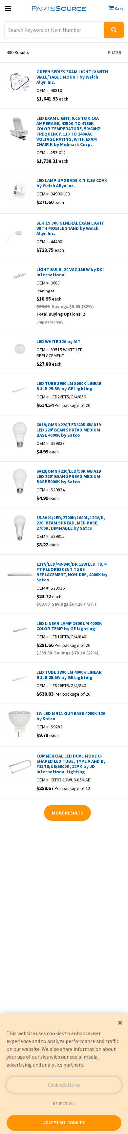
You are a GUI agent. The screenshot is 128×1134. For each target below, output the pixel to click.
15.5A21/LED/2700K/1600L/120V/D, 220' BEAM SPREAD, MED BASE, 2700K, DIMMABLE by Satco (70, 523)
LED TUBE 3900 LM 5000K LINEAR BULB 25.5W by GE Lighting (69, 386)
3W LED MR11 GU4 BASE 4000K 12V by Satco (70, 716)
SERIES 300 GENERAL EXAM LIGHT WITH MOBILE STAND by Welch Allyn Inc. (70, 228)
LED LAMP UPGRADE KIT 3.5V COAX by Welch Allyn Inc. (71, 183)
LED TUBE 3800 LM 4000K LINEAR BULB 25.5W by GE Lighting (69, 674)
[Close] (120, 1022)
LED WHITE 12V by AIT (58, 341)
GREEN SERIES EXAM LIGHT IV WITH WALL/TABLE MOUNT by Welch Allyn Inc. (72, 77)
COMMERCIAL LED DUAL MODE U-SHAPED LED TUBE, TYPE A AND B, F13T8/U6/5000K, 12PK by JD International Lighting (70, 763)
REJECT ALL (64, 1104)
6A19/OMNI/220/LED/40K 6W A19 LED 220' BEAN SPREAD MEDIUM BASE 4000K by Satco (68, 430)
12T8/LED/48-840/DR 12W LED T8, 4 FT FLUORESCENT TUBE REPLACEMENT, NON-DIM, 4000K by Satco (71, 571)
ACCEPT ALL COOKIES (63, 1122)
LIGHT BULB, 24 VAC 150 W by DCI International (70, 272)
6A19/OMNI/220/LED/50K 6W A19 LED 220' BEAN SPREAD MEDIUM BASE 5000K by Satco (68, 476)
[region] (64, 1074)
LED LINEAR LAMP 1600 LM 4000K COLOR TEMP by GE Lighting (69, 626)
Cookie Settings (64, 1085)
